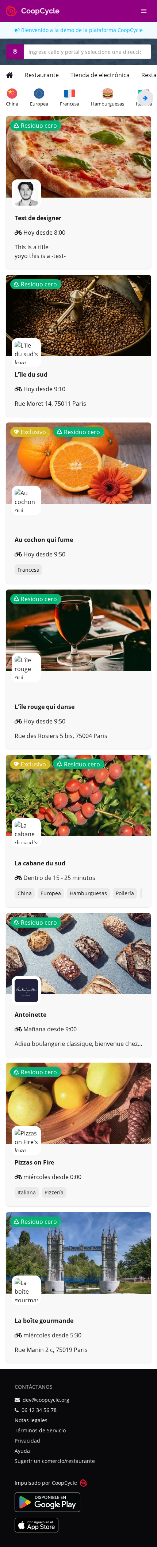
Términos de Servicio (40, 1430)
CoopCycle (130, 30)
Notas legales (31, 1420)
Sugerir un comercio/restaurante (55, 1460)
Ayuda (22, 1450)
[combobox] (78, 51)
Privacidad (27, 1440)
